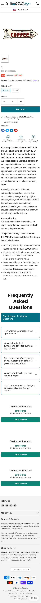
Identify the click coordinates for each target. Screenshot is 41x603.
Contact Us (13, 593)
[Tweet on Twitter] (7, 130)
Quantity (4, 96)
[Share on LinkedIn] (11, 130)
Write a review (20, 419)
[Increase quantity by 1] (21, 101)
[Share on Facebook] (3, 130)
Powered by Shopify (20, 599)
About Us (32, 591)
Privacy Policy (21, 591)
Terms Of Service (9, 591)
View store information (11, 122)
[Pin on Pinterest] (16, 130)
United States (19, 569)
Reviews (29, 593)
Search (21, 593)
